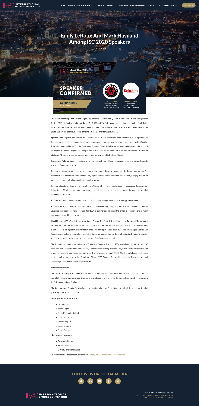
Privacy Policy (148, 397)
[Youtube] (99, 381)
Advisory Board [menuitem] (137, 5)
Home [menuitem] (63, 5)
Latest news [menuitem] (163, 5)
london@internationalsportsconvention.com (106, 354)
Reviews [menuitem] (151, 5)
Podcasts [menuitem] (123, 5)
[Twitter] (81, 381)
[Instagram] (118, 381)
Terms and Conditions (164, 397)
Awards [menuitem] (110, 5)
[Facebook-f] (109, 381)
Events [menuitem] (71, 5)
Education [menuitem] (100, 5)
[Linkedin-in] (90, 381)
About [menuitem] (174, 5)
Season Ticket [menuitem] (83, 5)
